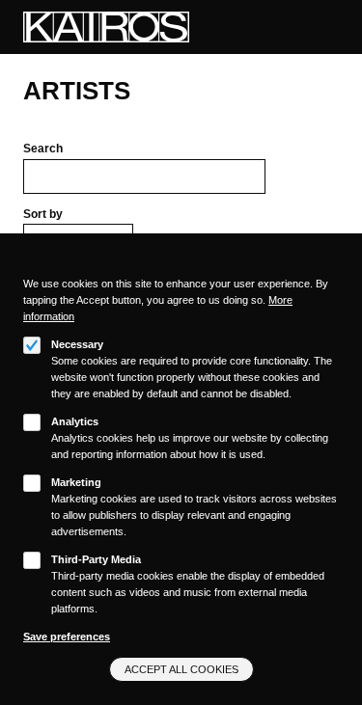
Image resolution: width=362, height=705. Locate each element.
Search (43, 148)
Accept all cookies (181, 669)
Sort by (43, 214)
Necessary (77, 344)
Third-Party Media (96, 559)
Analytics (74, 421)
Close (332, 267)
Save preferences (66, 636)
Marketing (76, 482)
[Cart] (309, 27)
